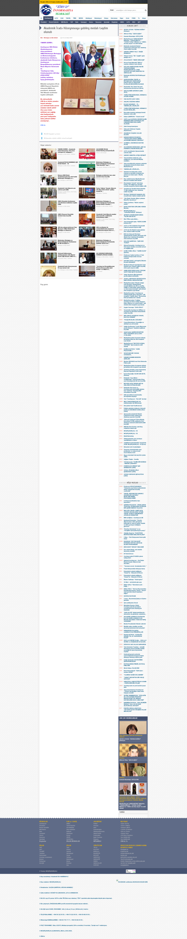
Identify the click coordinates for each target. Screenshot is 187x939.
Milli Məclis (64, 22)
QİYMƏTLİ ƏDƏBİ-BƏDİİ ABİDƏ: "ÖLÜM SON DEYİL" (133, 215)
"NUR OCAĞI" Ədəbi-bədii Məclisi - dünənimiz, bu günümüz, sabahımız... (135, 613)
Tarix (67, 847)
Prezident (44, 22)
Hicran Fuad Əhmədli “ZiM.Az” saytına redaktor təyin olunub (133, 63)
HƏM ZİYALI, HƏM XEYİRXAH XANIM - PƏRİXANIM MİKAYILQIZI (135, 682)
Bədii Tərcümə (98, 837)
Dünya (106, 18)
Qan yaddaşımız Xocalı (131, 603)
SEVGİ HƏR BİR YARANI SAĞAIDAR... (131, 354)
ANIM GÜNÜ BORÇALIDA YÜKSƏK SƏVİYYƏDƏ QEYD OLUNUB (135, 271)
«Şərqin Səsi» (125, 833)
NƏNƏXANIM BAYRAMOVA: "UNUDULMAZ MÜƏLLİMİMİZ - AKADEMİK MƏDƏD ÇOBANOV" (134, 139)
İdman (68, 861)
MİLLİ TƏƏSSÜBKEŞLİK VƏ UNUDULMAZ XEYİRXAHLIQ (132, 402)
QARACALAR (98, 863)
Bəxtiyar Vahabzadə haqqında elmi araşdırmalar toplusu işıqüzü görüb (134, 195)
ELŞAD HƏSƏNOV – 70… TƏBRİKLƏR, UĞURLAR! (131, 105)
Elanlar (41, 859)
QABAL (96, 861)
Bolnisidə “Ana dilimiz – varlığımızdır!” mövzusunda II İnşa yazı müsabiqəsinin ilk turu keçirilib (134, 379)
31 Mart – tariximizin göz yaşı (133, 582)
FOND (133, 18)
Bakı (76, 22)
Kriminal (68, 863)
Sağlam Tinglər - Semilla (131, 459)
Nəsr (95, 827)
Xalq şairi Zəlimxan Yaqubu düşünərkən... (132, 129)
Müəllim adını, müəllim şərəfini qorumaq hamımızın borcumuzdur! (134, 627)
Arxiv (127, 18)
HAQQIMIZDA (125, 865)
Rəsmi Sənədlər (44, 827)
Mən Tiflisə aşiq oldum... (131, 219)
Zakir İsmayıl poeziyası (131, 126)
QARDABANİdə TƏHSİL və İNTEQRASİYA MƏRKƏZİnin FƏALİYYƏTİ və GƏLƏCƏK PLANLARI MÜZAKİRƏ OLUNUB (134, 82)
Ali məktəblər (70, 827)
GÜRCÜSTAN (98, 845)
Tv (139, 18)
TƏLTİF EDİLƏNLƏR (127, 859)
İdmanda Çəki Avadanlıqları (132, 447)
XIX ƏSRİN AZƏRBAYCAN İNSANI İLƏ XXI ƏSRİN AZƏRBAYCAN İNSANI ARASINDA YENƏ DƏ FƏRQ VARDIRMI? (135, 619)
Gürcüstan (114, 18)
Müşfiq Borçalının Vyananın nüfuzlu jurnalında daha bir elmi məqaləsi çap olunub (134, 339)
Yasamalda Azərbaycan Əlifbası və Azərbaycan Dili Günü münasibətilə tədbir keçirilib (134, 311)
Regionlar (115, 22)
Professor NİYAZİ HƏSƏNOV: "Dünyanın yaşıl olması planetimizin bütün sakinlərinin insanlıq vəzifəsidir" (135, 489)
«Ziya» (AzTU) (125, 823)
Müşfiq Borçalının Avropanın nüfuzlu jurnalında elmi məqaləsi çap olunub (135, 366)
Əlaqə (144, 18)
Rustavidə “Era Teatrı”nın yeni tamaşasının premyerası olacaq (133, 87)
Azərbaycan (48, 18)
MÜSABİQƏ (97, 841)
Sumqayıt (84, 22)
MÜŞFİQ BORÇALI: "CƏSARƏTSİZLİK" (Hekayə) (133, 211)
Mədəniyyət (98, 18)
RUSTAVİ (96, 849)
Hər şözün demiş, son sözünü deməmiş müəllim (133, 550)
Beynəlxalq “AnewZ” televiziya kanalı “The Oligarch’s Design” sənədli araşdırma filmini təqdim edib (135, 184)
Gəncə (91, 22)
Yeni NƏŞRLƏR (125, 837)
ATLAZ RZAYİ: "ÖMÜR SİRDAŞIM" (134, 60)
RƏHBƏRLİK (124, 849)
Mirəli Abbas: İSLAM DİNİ (131, 668)
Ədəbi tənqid (97, 833)
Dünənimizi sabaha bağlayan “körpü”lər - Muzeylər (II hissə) (133, 572)
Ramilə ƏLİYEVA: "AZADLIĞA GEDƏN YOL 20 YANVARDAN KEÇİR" (133, 636)
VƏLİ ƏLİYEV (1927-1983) (131, 99)
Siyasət (68, 851)
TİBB (74, 18)
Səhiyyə (68, 857)
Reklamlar (42, 861)
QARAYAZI (97, 857)
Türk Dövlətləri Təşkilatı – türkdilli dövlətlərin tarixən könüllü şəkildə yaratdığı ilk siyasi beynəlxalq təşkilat (134, 649)
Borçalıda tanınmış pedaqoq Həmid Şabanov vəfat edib (134, 113)
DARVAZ (96, 865)
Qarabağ (106, 22)
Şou (67, 865)
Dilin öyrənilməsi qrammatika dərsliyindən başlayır (133, 395)
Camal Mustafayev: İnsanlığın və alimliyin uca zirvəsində (134, 323)
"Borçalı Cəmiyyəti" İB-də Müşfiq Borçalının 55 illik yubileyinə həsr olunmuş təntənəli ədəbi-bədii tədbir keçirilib (135, 422)
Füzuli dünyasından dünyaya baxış (134, 568)
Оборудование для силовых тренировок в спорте (133, 439)
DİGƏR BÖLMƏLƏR (73, 841)
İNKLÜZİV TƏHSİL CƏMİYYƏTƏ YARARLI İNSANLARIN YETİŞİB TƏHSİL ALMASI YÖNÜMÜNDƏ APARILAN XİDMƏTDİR (133, 513)
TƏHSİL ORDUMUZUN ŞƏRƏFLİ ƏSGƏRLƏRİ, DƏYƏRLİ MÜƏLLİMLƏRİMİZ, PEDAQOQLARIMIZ (133, 496)
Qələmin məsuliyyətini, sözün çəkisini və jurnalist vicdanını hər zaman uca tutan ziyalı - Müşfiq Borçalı (134, 174)
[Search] (146, 10)
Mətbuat (68, 831)
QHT (139, 22)
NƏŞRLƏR (124, 855)
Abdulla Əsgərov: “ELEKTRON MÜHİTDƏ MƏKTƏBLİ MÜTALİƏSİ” (134, 533)
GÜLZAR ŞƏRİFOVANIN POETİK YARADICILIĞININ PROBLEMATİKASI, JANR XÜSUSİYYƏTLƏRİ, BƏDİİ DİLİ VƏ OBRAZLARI (134, 70)
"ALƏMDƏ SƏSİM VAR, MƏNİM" (133, 675)
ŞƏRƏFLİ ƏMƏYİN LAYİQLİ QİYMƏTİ (135, 155)
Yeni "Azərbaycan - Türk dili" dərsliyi (135, 399)
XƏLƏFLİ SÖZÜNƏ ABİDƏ (132, 101)
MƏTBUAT (124, 822)
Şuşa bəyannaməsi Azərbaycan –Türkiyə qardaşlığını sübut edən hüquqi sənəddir (134, 691)
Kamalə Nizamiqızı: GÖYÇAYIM (133, 36)
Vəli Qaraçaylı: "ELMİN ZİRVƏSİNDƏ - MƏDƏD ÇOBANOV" (135, 462)
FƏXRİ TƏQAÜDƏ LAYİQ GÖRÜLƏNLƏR (133, 861)
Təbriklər (42, 853)
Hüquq (68, 849)
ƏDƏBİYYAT (98, 822)
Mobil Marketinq (129, 436)
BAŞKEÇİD (97, 853)
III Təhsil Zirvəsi (128, 554)
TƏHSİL (68, 18)
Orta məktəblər (70, 829)
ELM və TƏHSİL (71, 822)
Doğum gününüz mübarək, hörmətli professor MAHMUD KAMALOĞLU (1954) (134, 410)
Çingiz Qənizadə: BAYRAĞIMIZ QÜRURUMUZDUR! (133, 660)
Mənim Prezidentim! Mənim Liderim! (135, 624)
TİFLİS (95, 847)
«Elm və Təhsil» (125, 831)
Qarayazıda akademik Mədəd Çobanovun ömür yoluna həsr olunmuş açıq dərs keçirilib (133, 415)
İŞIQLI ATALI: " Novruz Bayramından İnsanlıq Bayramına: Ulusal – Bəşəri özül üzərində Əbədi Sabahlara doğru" (135, 591)
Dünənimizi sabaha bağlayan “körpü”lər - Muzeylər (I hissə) (133, 576)
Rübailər (96, 839)
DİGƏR (41, 845)
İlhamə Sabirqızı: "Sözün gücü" (133, 579)
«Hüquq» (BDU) (125, 827)
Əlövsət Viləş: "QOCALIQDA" (133, 34)
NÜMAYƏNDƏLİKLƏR (127, 853)
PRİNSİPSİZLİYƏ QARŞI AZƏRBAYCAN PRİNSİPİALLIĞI (133, 631)
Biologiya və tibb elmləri (51, 37)
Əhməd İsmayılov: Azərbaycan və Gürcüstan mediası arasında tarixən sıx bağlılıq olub (135, 247)
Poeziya (96, 825)
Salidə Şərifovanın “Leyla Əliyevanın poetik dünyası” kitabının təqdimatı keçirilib (135, 328)
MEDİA (81, 18)
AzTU (128, 22)
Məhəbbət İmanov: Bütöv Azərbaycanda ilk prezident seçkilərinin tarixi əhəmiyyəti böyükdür (133, 608)
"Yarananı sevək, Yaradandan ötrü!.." (135, 566)
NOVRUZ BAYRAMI (130, 596)
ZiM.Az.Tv (124, 841)
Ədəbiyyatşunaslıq (99, 831)
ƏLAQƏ (41, 863)
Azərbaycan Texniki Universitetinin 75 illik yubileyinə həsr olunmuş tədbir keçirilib (134, 190)
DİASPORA (69, 839)
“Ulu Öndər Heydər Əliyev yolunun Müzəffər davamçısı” (134, 199)
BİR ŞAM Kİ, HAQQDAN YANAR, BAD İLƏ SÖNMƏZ (134, 316)
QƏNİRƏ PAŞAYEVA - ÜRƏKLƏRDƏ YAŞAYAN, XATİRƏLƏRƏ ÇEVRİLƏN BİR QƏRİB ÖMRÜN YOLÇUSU (135, 506)
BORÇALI (96, 851)
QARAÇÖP (97, 859)
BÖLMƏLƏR (43, 822)
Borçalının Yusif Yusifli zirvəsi (133, 406)
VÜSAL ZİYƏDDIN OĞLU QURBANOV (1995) (131, 470)
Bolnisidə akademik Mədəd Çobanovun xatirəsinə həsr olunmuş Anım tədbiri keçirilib (135, 47)
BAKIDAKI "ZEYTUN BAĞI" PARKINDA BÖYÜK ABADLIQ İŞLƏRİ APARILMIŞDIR (133, 543)
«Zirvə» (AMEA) (125, 825)
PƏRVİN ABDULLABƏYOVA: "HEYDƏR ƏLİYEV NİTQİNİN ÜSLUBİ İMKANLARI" (135, 710)
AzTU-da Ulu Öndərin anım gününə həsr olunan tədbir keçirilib (134, 230)
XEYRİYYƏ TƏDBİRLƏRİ (128, 863)
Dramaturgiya (98, 829)
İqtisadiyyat (69, 853)
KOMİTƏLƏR (124, 851)
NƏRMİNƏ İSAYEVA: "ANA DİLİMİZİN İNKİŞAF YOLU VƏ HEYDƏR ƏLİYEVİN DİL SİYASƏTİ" (135, 704)
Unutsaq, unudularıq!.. (45, 857)
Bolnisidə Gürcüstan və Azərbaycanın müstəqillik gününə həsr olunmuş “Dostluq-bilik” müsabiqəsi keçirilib (134, 390)
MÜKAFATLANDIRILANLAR (129, 857)
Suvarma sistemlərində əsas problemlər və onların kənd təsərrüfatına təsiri (133, 451)
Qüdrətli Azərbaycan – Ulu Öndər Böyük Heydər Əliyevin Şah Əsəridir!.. (134, 562)
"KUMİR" (41, 851)
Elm (41, 37)
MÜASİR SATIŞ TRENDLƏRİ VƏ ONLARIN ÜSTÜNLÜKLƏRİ (133, 384)
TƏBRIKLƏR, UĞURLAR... (132, 169)
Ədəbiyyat (89, 18)
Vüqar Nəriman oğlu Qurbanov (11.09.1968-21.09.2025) (133, 275)
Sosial (68, 855)
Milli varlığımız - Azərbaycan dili (133, 517)
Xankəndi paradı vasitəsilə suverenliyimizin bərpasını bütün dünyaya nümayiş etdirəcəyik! (134, 655)
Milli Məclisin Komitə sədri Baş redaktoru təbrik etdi (133, 427)
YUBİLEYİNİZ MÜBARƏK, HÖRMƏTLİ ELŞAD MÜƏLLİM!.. (135, 109)
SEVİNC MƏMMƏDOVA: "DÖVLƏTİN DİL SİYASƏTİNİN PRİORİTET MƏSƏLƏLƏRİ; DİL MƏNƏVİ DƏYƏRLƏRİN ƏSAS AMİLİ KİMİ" (135, 698)
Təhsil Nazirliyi (70, 825)
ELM (62, 18)
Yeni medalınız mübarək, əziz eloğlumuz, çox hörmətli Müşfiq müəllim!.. (133, 159)
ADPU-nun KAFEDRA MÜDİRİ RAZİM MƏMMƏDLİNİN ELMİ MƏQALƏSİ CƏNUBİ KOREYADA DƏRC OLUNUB (135, 122)
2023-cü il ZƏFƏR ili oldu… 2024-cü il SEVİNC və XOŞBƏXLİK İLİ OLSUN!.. (135, 641)
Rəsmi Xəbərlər (54, 22)
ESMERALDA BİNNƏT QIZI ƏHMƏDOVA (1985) (132, 466)
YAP (71, 22)
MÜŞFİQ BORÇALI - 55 (131, 431)
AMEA (122, 22)
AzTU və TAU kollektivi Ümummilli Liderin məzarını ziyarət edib (134, 226)
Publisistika (97, 835)
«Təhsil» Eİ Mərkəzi (126, 829)
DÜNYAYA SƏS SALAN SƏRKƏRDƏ (135, 644)
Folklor (96, 823)
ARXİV (68, 837)
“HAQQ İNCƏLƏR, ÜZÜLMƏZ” (133, 320)
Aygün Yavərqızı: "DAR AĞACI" (133, 307)
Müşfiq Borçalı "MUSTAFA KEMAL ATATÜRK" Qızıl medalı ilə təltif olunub (134, 345)
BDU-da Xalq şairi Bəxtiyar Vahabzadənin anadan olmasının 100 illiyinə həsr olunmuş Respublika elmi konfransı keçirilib (135, 236)
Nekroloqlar (42, 855)
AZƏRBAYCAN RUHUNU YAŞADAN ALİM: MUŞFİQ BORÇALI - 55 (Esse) (135, 443)
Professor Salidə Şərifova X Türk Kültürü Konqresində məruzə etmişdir (134, 256)
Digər (121, 18)
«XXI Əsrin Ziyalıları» (127, 835)
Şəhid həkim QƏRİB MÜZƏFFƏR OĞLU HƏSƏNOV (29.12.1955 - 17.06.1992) (133, 333)
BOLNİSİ (96, 855)
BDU (134, 22)
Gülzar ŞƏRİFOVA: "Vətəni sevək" (134, 116)
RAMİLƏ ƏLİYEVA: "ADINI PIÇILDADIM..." (132, 349)
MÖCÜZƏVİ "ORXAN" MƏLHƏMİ (134, 547)
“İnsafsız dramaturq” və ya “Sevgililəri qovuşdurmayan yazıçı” (134, 529)
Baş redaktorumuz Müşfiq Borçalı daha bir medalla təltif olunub (134, 179)
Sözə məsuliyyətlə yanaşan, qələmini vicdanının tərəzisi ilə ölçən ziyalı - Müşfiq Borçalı (135, 165)
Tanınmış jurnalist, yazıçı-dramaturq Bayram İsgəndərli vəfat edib (135, 370)
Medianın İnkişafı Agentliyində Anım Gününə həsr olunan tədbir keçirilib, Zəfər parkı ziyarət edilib (135, 266)
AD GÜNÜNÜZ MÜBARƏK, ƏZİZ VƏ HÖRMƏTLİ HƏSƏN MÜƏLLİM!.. (135, 147)
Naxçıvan (98, 22)
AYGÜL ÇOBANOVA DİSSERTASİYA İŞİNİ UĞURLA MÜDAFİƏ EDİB (135, 279)
